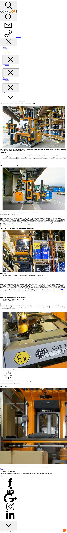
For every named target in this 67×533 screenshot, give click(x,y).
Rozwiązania (5, 48)
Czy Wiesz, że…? (8, 82)
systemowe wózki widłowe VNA (17, 305)
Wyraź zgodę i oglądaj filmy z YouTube (7, 383)
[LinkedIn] (10, 518)
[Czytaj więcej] (7, 469)
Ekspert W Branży (6, 64)
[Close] (11, 59)
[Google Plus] (10, 502)
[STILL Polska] (8, 12)
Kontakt (4, 92)
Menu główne (7, 49)
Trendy (4, 77)
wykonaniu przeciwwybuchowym (27, 290)
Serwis (6, 54)
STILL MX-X (18, 290)
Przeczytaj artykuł (3, 468)
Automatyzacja (7, 53)
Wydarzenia (4, 47)
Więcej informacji (16, 383)
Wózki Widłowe (7, 51)
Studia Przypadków (6, 78)
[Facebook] (10, 485)
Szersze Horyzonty (6, 79)
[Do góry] (8, 525)
